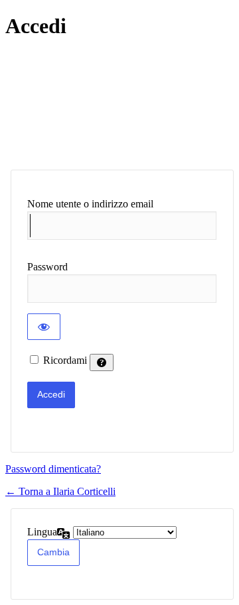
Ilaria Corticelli (113, 104)
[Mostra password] (43, 326)
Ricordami (65, 360)
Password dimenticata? (53, 468)
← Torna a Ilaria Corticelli (60, 491)
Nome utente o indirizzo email (90, 203)
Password (47, 266)
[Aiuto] (102, 362)
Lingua (42, 531)
